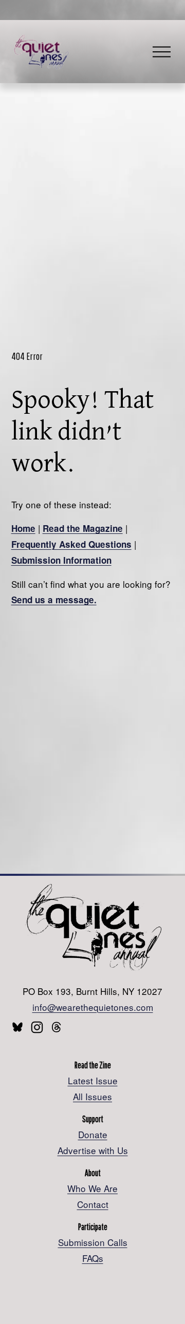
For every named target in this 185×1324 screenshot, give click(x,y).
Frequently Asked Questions (71, 544)
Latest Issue (93, 1080)
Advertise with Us (93, 1150)
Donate (92, 1134)
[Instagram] (37, 1027)
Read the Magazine (83, 528)
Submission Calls (92, 1242)
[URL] (17, 1027)
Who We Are (92, 1188)
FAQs (92, 1258)
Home (23, 528)
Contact (92, 1204)
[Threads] (56, 1027)
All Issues (92, 1096)
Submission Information (61, 560)
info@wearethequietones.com (92, 1007)
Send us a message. (54, 599)
